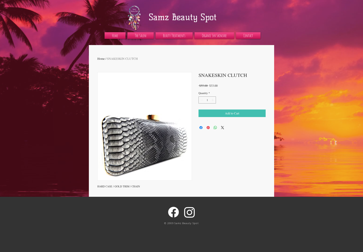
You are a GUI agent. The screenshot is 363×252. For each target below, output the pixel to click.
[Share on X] (222, 127)
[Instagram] (189, 212)
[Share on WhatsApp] (215, 127)
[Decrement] (201, 100)
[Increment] (213, 100)
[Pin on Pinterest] (208, 127)
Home (101, 59)
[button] (140, 35)
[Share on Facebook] (201, 127)
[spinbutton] (207, 100)
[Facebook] (173, 212)
